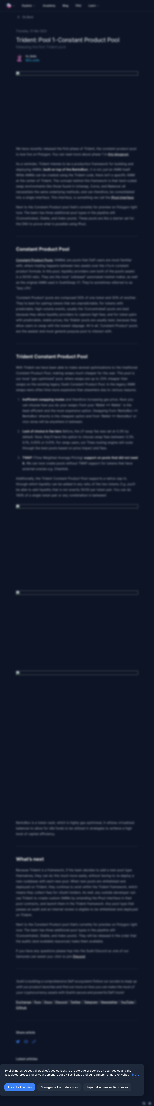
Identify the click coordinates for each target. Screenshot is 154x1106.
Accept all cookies (20, 1087)
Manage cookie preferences (59, 1087)
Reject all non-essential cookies (107, 1087)
